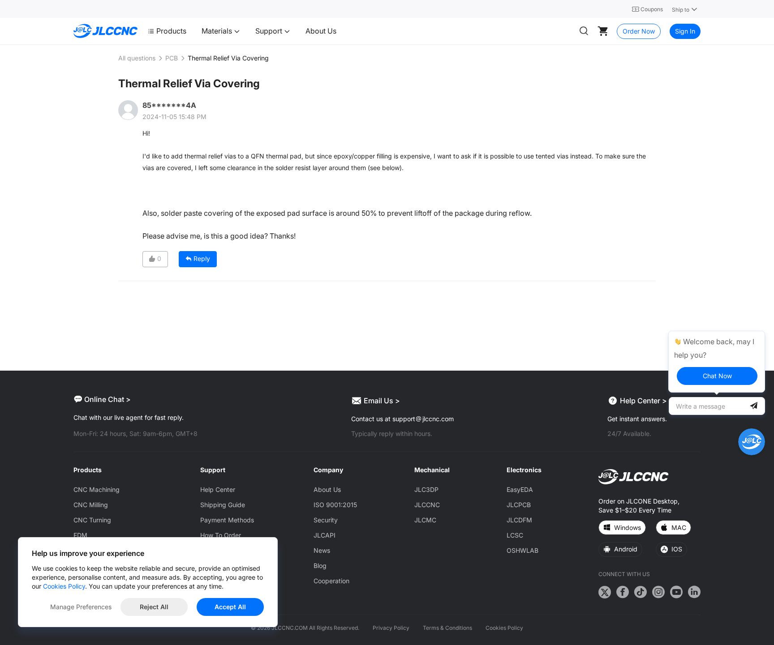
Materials (218, 30)
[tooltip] (716, 362)
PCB (171, 58)
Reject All (154, 607)
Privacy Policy (391, 627)
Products (171, 30)
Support (269, 30)
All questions (136, 58)
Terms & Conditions (447, 627)
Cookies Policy (504, 627)
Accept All (230, 607)
